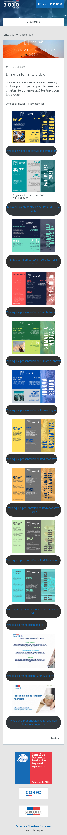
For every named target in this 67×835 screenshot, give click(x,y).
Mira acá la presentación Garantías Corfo (30, 676)
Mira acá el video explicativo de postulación (31, 151)
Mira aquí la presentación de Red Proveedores (33, 560)
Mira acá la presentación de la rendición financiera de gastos (33, 722)
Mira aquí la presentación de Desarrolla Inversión (33, 261)
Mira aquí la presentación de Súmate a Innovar (33, 361)
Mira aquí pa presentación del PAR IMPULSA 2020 (33, 208)
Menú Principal (33, 22)
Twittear (55, 738)
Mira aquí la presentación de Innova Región (31, 410)
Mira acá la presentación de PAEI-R (26, 625)
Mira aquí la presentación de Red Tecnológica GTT (33, 611)
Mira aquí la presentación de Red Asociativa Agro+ (33, 509)
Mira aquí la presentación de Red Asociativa (31, 459)
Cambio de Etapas (33, 830)
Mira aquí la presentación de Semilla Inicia (30, 312)
